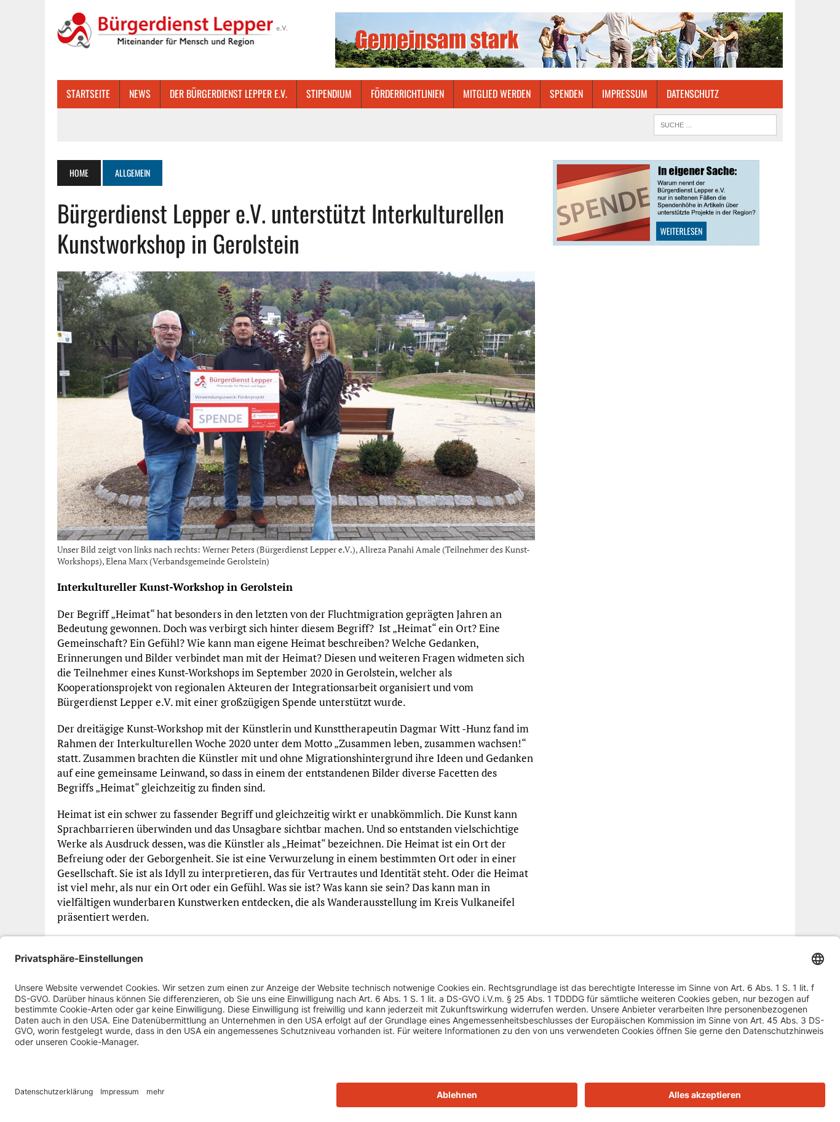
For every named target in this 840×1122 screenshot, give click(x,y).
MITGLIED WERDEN (497, 93)
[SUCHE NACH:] (715, 123)
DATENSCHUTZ (693, 93)
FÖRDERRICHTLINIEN (407, 93)
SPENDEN (566, 93)
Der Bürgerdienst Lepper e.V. (228, 93)
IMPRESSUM (625, 93)
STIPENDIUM (329, 93)
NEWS (140, 93)
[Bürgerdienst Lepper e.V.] (172, 30)
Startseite (88, 93)
